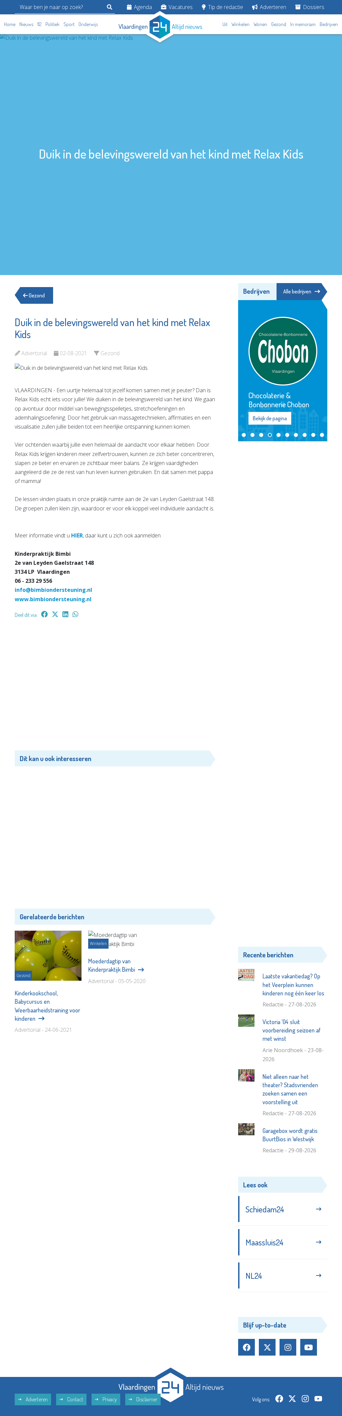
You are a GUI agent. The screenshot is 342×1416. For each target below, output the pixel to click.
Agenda (142, 7)
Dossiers (313, 7)
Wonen (260, 24)
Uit (224, 24)
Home (9, 24)
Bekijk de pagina (269, 436)
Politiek (52, 24)
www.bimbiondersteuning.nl (53, 599)
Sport (68, 24)
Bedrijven (329, 24)
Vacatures (180, 7)
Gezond (278, 24)
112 (39, 24)
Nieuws (26, 24)
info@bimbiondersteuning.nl (53, 590)
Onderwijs (88, 24)
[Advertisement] (115, 687)
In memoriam (303, 24)
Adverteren (272, 7)
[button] (243, 452)
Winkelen (240, 24)
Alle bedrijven (297, 291)
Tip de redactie (225, 7)
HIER (77, 535)
